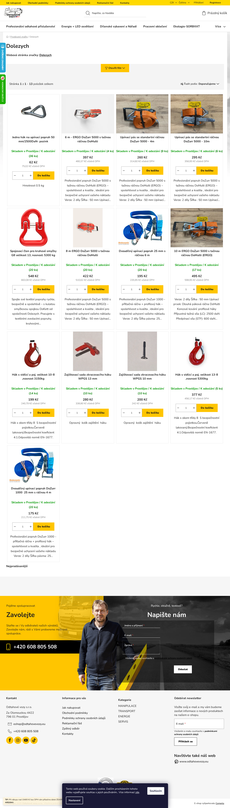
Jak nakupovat (13, 2)
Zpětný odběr (71, 728)
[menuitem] (30, 26)
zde (137, 792)
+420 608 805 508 (35, 646)
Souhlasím (156, 791)
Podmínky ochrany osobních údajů (72, 2)
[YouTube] (26, 740)
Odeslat (183, 669)
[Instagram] (17, 740)
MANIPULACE (127, 706)
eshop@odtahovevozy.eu (29, 724)
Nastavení (74, 800)
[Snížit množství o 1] (14, 175)
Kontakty (124, 2)
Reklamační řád (105, 2)
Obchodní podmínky (38, 2)
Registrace (215, 2)
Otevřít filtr (115, 68)
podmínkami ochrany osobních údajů (173, 658)
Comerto (220, 803)
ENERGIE (124, 716)
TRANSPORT (126, 711)
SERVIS (123, 721)
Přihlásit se (185, 741)
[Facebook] (9, 740)
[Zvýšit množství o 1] (30, 175)
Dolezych (45, 55)
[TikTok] (34, 740)
